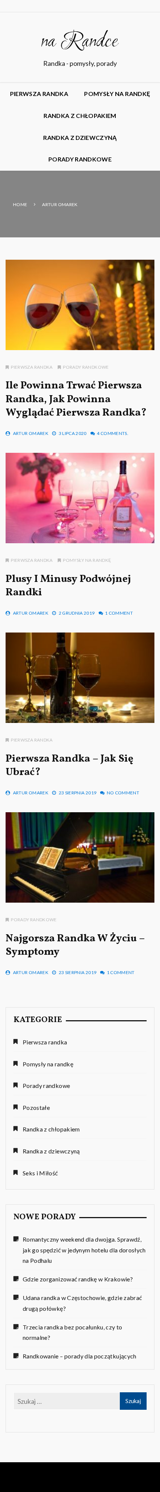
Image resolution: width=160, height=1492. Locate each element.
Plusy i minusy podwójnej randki (68, 586)
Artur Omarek (30, 433)
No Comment (123, 792)
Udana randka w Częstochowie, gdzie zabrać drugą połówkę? (82, 1303)
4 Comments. (112, 433)
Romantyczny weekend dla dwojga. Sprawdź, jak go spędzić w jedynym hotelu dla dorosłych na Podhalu (84, 1250)
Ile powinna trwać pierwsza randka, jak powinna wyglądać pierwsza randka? (76, 399)
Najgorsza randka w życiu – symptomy (75, 945)
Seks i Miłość (40, 1172)
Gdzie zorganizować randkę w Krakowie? (78, 1279)
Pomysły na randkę (117, 93)
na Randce (80, 42)
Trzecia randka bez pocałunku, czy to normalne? (72, 1332)
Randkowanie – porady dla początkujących (80, 1356)
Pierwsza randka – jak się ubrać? (69, 765)
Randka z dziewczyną (80, 137)
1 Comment (119, 613)
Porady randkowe (80, 159)
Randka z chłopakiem (80, 115)
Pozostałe (36, 1107)
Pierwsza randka (39, 93)
